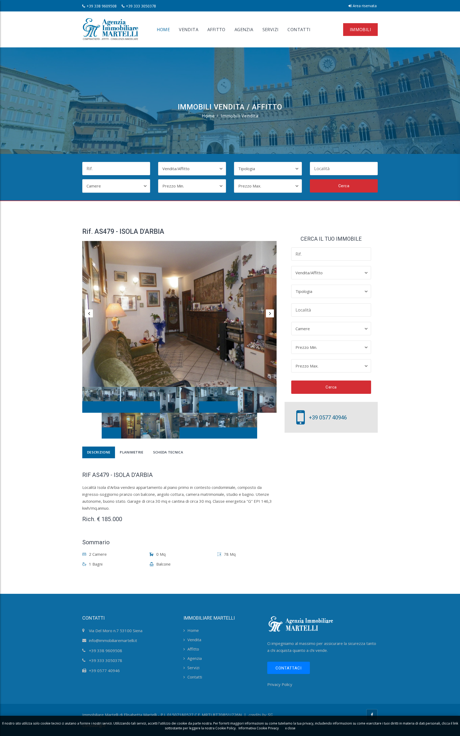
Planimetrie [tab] (131, 452)
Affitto (193, 649)
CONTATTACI (289, 668)
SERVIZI (270, 29)
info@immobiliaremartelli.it (113, 640)
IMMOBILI (360, 29)
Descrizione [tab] (98, 452)
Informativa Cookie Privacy (259, 728)
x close (290, 728)
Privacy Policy (279, 684)
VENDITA (188, 29)
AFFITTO (216, 29)
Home (208, 116)
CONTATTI (299, 29)
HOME (163, 29)
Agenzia (194, 658)
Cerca (344, 185)
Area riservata (364, 5)
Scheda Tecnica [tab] (168, 452)
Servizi (193, 667)
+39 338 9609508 (102, 6)
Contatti (194, 677)
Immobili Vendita (239, 116)
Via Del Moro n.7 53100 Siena (115, 630)
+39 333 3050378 (141, 6)
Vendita (194, 639)
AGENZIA (244, 29)
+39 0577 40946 (328, 417)
